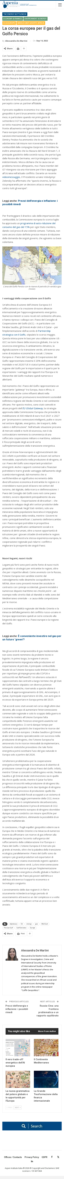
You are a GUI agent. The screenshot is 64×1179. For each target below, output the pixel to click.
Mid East (44, 924)
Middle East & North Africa (31, 23)
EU (22, 924)
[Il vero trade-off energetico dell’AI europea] (18, 1047)
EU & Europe (9, 23)
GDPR (44, 1157)
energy (29, 924)
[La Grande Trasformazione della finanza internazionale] (46, 1079)
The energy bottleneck (14, 14)
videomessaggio (11, 177)
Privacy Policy (32, 1157)
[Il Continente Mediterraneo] (46, 1047)
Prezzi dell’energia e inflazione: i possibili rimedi (16, 1009)
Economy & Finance (12, 19)
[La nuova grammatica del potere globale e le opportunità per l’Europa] (18, 1079)
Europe (32, 928)
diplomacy (13, 924)
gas (36, 924)
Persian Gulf (8, 928)
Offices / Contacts (13, 1157)
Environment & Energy (35, 19)
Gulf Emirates (21, 928)
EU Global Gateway (32, 408)
